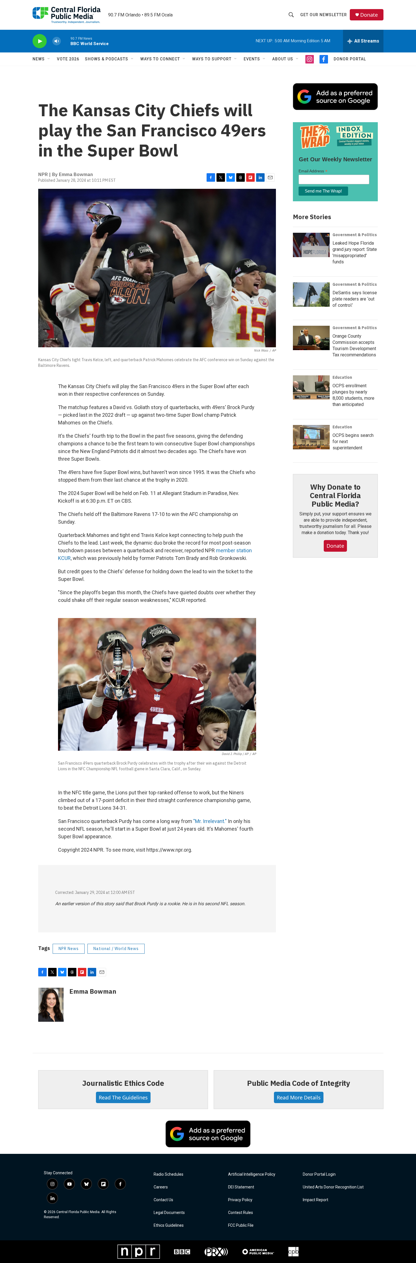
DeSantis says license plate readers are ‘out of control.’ (355, 299)
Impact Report (315, 1200)
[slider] (66, 41)
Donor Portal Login (319, 1174)
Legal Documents (169, 1213)
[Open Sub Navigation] (49, 59)
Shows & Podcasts (106, 59)
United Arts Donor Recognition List (333, 1187)
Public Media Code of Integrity (298, 1083)
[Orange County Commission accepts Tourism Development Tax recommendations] (311, 338)
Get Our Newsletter (323, 14)
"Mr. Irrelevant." (210, 821)
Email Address (313, 171)
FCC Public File (241, 1225)
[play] (39, 41)
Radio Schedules (168, 1174)
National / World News (116, 948)
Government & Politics (355, 234)
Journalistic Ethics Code (123, 1083)
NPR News (69, 948)
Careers (161, 1187)
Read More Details (299, 1097)
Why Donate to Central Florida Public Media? (335, 495)
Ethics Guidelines (169, 1225)
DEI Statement (241, 1187)
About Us (282, 59)
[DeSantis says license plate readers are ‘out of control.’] (311, 294)
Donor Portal (350, 59)
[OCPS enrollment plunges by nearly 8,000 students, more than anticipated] (311, 387)
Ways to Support (211, 59)
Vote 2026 (68, 59)
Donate (369, 15)
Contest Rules (240, 1213)
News (39, 59)
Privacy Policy (240, 1200)
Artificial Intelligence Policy (251, 1174)
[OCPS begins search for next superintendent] (311, 437)
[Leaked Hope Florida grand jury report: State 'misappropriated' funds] (311, 245)
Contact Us (163, 1200)
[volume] (56, 41)
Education (342, 377)
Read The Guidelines (123, 1097)
